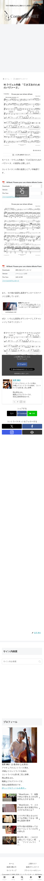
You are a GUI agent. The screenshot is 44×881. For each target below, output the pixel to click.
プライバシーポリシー (32, 870)
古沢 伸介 (17, 380)
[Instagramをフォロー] (21, 401)
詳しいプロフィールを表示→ (14, 788)
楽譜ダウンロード (32, 867)
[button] (40, 661)
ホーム (11, 863)
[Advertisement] (22, 49)
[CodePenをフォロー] (24, 401)
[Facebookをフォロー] (17, 401)
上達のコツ (32, 863)
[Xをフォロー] (14, 401)
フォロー (23, 364)
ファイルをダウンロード (10, 197)
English (39, 2)
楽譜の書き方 (11, 867)
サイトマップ (11, 870)
